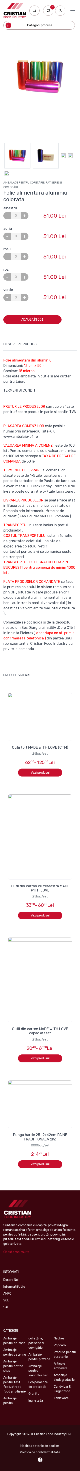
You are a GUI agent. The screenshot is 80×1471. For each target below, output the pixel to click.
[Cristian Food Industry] (15, 10)
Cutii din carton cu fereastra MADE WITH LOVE (40, 888)
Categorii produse (39, 25)
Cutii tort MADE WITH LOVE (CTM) (40, 747)
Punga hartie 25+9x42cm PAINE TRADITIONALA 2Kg (40, 1137)
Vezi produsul (40, 773)
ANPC (7, 1293)
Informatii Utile (14, 1287)
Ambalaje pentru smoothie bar (38, 1370)
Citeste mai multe (16, 1252)
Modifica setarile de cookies (40, 1446)
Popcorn (60, 1345)
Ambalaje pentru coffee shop (13, 1366)
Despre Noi (10, 1280)
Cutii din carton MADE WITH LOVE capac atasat (40, 1031)
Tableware (61, 1398)
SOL (6, 1300)
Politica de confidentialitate (40, 1452)
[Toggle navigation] (72, 11)
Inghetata (35, 1400)
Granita (33, 1394)
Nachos (59, 1338)
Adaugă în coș (32, 319)
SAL (6, 1307)
